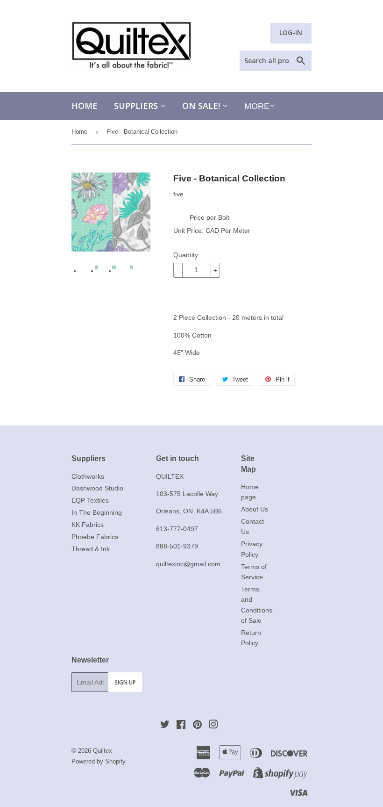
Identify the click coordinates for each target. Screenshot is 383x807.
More (257, 106)
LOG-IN (290, 32)
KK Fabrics (87, 524)
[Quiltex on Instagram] (213, 725)
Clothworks (87, 476)
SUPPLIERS (137, 105)
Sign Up (125, 682)
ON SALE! (202, 105)
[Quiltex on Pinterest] (197, 725)
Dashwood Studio (97, 488)
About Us (254, 509)
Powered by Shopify (98, 761)
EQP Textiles (90, 500)
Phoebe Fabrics (94, 536)
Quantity (185, 255)
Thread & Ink (90, 549)
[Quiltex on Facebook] (181, 725)
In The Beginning (96, 512)
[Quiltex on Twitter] (165, 725)
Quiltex (102, 750)
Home (84, 105)
